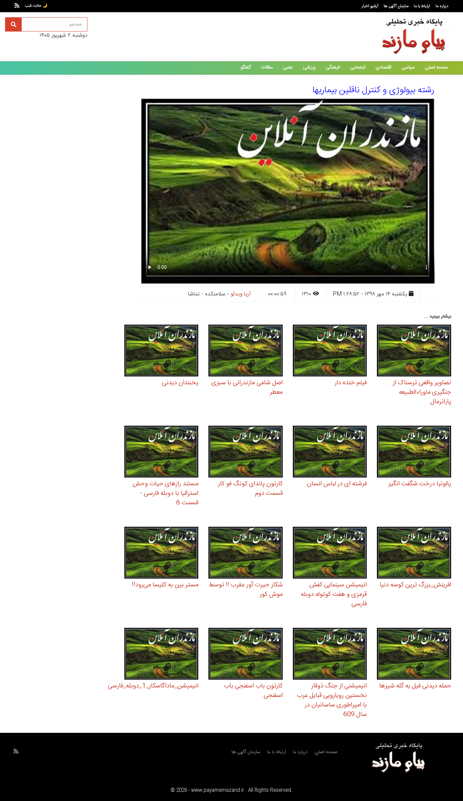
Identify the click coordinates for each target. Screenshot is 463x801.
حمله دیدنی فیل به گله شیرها (415, 686)
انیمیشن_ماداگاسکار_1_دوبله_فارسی (153, 686)
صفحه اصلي (326, 752)
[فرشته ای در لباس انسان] (330, 452)
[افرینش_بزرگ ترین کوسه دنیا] (414, 553)
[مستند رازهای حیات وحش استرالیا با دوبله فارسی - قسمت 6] (161, 452)
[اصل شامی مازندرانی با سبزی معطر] (245, 351)
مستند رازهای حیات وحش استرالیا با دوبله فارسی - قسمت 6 (165, 493)
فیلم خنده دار (351, 383)
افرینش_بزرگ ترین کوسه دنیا (415, 585)
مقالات (267, 67)
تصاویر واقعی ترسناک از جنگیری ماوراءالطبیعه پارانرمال (422, 392)
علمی (288, 67)
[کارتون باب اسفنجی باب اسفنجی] (245, 654)
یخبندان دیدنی (180, 383)
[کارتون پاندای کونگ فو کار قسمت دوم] (245, 452)
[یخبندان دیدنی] (161, 351)
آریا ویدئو (241, 294)
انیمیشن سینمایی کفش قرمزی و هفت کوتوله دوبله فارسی (334, 594)
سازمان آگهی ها (396, 6)
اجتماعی (357, 67)
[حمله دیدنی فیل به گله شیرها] (414, 654)
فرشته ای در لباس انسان (337, 484)
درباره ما (442, 6)
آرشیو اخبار (370, 6)
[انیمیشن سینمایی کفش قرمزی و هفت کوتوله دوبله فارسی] (330, 553)
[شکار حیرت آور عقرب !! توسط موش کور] (245, 553)
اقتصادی (383, 67)
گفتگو (246, 67)
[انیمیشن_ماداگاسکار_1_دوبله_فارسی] (161, 654)
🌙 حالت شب (36, 5)
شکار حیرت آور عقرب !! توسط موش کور (246, 590)
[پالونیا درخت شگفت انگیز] (414, 452)
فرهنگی (333, 67)
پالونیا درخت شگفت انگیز (419, 484)
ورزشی (309, 67)
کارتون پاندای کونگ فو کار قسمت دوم (250, 489)
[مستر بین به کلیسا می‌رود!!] (161, 553)
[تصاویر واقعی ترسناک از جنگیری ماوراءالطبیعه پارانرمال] (414, 351)
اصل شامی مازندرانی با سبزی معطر (247, 387)
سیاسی (408, 67)
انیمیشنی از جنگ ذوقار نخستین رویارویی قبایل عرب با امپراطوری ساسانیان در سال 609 (332, 700)
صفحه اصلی (436, 67)
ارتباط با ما (422, 6)
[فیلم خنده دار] (330, 351)
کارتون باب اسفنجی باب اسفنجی (253, 691)
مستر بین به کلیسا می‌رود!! (165, 585)
